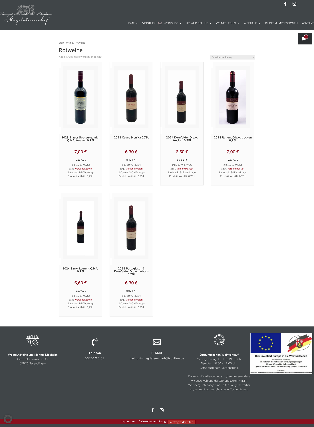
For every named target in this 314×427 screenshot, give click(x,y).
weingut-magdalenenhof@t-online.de (157, 358)
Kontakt (308, 23)
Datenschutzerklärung (152, 421)
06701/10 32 (95, 358)
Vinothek (149, 23)
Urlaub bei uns (197, 23)
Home (131, 23)
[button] (8, 419)
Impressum (128, 421)
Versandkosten (83, 168)
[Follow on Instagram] (294, 4)
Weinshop (171, 23)
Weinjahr (250, 23)
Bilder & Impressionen (281, 23)
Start (61, 42)
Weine (69, 42)
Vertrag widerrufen (181, 422)
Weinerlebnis (226, 23)
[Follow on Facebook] (285, 4)
